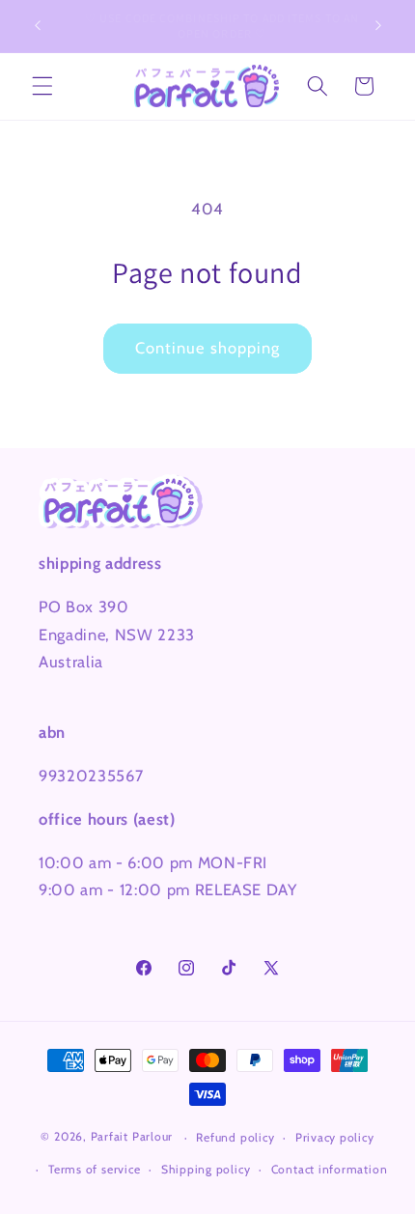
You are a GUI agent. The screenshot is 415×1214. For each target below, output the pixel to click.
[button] (42, 86)
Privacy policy (334, 1137)
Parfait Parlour (132, 1137)
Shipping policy (206, 1169)
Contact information (329, 1169)
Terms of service (94, 1169)
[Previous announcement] (37, 26)
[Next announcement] (378, 26)
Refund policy (235, 1137)
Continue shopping (208, 347)
